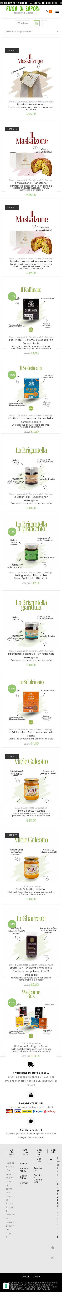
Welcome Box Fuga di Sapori (31, 1046)
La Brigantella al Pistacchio (31, 575)
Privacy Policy (24, 1169)
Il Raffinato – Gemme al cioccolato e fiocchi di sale (31, 341)
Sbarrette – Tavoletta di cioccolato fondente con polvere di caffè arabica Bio (31, 971)
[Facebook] (52, 1247)
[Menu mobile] (56, 11)
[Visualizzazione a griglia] (37, 23)
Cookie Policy (24, 1176)
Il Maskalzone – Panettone (31, 183)
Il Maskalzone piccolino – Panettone (31, 261)
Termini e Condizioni (38, 1178)
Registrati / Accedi (13, 3)
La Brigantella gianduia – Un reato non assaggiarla (31, 655)
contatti (30, 1133)
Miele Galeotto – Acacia (31, 810)
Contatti (24, 1184)
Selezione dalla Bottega (41, 101)
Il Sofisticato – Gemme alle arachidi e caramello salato (31, 420)
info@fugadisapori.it (30, 1137)
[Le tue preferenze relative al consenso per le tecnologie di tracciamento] (6, 1286)
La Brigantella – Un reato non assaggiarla (31, 498)
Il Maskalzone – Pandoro (31, 104)
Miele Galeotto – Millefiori (31, 889)
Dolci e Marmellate (18, 101)
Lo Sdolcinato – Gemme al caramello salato (31, 734)
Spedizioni (38, 1169)
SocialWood (41, 807)
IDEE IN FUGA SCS (18, 1284)
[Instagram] (52, 1257)
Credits (36, 1276)
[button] (58, 59)
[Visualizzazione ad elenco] (44, 23)
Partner (24, 1163)
